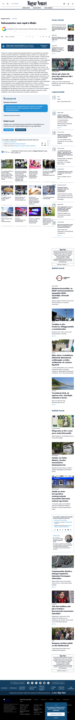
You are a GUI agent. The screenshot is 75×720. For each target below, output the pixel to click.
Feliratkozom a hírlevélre (44, 46)
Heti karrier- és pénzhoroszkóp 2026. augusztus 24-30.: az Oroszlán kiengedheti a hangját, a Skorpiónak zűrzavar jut (34, 201)
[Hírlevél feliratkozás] (48, 141)
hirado (53, 321)
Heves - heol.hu (37, 714)
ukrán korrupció (55, 489)
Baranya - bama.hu (24, 707)
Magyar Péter (60, 112)
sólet (53, 640)
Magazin (51, 699)
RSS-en (34, 145)
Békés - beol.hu (23, 709)
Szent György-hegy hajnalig (59, 25)
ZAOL (44, 216)
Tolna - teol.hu (64, 708)
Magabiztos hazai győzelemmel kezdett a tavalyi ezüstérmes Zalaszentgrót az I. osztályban (48, 221)
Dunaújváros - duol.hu (38, 705)
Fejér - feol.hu (36, 707)
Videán (23, 145)
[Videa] (42, 145)
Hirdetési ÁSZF (53, 688)
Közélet (36, 699)
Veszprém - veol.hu (65, 712)
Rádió (21, 701)
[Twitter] (48, 143)
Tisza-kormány (60, 132)
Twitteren (23, 143)
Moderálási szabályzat (61, 688)
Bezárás (56, 717)
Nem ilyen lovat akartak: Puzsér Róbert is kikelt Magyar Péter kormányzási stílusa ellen (49, 173)
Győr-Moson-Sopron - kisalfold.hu (38, 709)
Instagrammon (17, 145)
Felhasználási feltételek (33, 688)
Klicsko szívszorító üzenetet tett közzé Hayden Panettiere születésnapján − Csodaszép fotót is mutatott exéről (33, 174)
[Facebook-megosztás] (49, 37)
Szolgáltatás (66, 699)
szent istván (57, 537)
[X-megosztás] (46, 37)
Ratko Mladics (55, 455)
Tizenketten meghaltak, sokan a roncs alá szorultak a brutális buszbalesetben (34, 220)
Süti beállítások (71, 688)
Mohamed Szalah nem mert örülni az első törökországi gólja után (20, 199)
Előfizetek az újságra (59, 683)
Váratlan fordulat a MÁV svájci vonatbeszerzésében (6, 220)
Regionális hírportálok (25, 699)
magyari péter (55, 286)
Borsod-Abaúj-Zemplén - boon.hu (25, 711)
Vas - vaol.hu (64, 710)
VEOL (30, 216)
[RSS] (48, 145)
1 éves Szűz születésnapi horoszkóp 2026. (48, 198)
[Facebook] (42, 143)
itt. (34, 46)
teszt (58, 96)
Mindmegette (4, 195)
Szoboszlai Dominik (61, 185)
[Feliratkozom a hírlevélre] (7, 4)
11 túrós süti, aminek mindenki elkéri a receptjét (6, 199)
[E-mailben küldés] (43, 37)
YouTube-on (28, 145)
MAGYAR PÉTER (37, 7)
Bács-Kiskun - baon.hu (24, 705)
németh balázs (60, 169)
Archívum (14, 18)
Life (29, 169)
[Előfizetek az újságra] (64, 4)
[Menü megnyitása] (72, 4)
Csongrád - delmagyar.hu (25, 714)
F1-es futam (54, 568)
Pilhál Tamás (56, 535)
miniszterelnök (60, 222)
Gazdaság (43, 699)
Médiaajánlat (13, 688)
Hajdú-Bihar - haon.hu (38, 712)
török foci (54, 35)
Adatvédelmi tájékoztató (22, 688)
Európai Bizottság (56, 428)
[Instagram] (45, 143)
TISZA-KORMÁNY (48, 7)
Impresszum (4, 688)
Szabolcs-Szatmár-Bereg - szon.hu (67, 706)
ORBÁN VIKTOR (26, 7)
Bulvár (58, 699)
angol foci (54, 45)
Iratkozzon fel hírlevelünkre (10, 141)
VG (1, 169)
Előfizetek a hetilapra (61, 264)
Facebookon (17, 143)
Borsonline (17, 216)
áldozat (53, 352)
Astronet (44, 195)
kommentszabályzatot (12, 110)
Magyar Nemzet (5, 18)
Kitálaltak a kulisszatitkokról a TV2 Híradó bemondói (20, 220)
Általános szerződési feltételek (42, 688)
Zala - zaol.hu (64, 714)
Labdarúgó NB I (55, 71)
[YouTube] (45, 145)
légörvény (54, 390)
